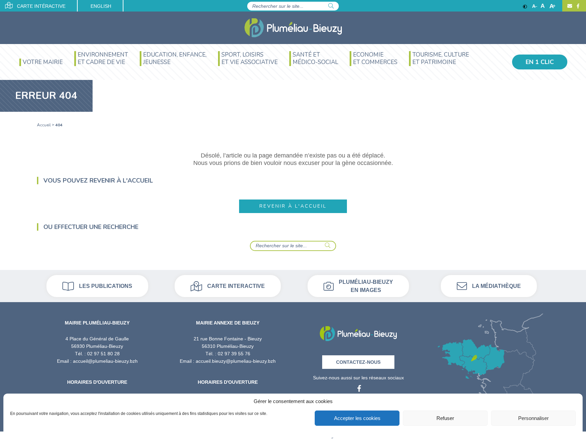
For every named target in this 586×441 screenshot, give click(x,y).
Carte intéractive (40, 6)
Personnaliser (533, 418)
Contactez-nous (358, 362)
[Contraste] (525, 6)
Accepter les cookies (357, 418)
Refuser (445, 418)
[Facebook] (577, 6)
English (101, 6)
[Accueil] (293, 27)
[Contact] (569, 6)
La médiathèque (496, 286)
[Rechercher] (331, 6)
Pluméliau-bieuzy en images (366, 286)
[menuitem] (41, 65)
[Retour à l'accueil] (358, 331)
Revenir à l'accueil (293, 206)
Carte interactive (236, 286)
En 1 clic (540, 62)
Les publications (105, 286)
